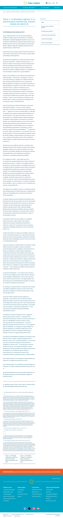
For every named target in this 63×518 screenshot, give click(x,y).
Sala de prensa (35, 492)
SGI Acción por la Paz (51, 500)
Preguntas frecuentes (37, 489)
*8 (3, 421)
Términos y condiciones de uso (17, 514)
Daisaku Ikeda (49, 489)
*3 (3, 396)
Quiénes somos (7, 487)
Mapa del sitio (6, 514)
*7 (3, 419)
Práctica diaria (21, 489)
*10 (3, 430)
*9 (3, 428)
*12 (3, 433)
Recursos (8, 10)
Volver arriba (55, 478)
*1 (3, 392)
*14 (3, 440)
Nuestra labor (21, 487)
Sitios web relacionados (52, 487)
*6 (3, 413)
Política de (29, 514)
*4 (3, 402)
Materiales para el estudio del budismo (28, 10)
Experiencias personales (9, 496)
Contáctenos (35, 487)
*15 (3, 442)
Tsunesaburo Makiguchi (51, 494)
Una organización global (9, 489)
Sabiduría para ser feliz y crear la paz (43, 10)
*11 (3, 431)
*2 (3, 394)
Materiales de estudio (15, 10)
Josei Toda (48, 492)
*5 (3, 411)
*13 (3, 435)
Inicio (4, 10)
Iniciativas (20, 492)
